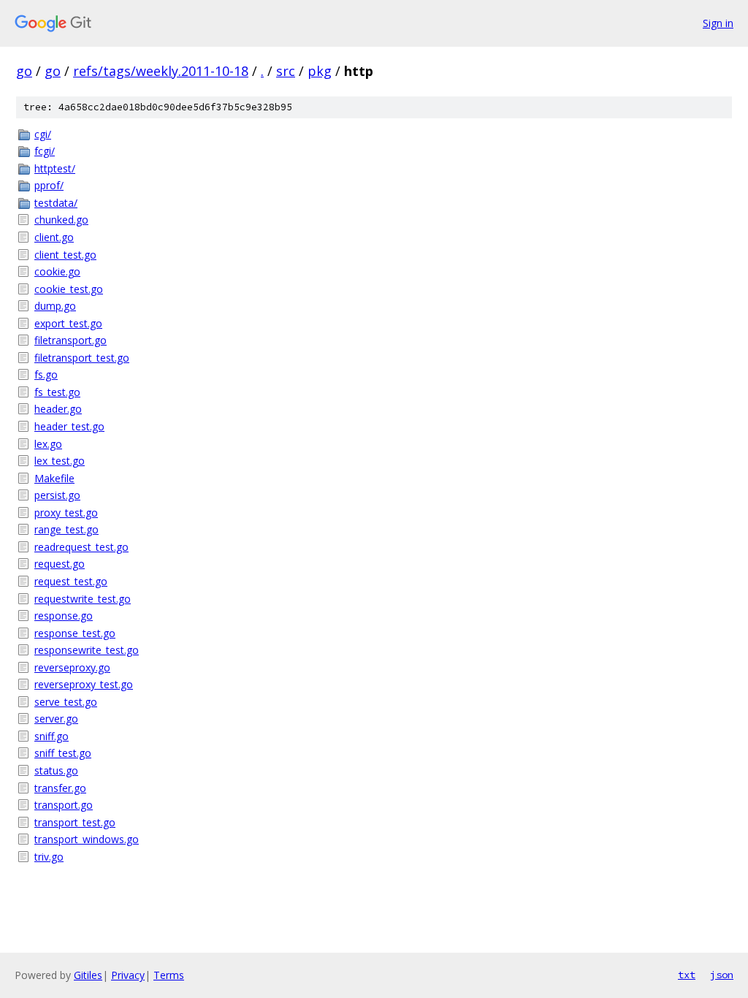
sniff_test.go (62, 753)
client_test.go (65, 255)
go (24, 71)
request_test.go (70, 581)
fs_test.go (57, 392)
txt (686, 974)
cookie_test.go (68, 289)
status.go (56, 770)
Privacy (128, 975)
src (285, 71)
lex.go (48, 444)
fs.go (46, 374)
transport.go (63, 805)
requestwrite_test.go (82, 599)
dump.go (55, 306)
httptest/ (54, 168)
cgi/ (42, 134)
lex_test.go (59, 461)
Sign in (718, 23)
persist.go (57, 495)
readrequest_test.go (81, 547)
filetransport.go (70, 340)
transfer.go (60, 788)
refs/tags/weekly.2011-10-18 (160, 71)
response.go (63, 615)
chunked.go (61, 219)
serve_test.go (65, 702)
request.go (59, 564)
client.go (54, 237)
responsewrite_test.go (86, 650)
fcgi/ (44, 151)
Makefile (54, 478)
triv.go (49, 857)
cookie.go (57, 271)
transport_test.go (74, 822)
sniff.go (51, 736)
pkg (320, 71)
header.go (58, 409)
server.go (56, 718)
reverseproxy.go (72, 667)
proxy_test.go (66, 512)
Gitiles (88, 975)
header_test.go (69, 426)
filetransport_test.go (81, 358)
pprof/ (49, 185)
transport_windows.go (86, 839)
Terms (168, 975)
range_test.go (66, 529)
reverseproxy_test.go (83, 684)
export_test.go (68, 323)
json (721, 974)
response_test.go (74, 633)
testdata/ (55, 203)
